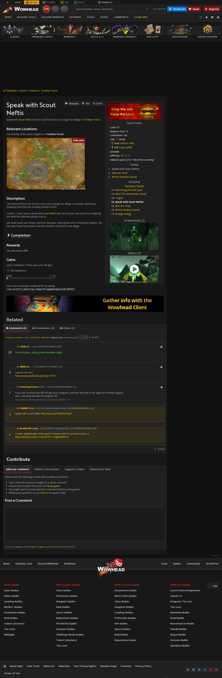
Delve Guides (11, 595)
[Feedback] (212, 17)
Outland (34, 90)
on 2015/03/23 (57, 386)
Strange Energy (123, 213)
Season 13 (176, 595)
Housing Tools (23, 563)
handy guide (53, 485)
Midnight (9, 634)
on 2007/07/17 (43, 366)
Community (121, 17)
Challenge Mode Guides (70, 634)
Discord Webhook (53, 17)
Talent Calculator (14, 623)
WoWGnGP (26, 428)
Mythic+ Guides (13, 606)
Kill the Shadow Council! (124, 176)
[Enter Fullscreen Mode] (200, 17)
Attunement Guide (126, 590)
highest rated (57, 337)
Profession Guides (14, 612)
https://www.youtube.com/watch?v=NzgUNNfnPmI (42, 436)
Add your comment (14, 337)
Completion (20, 235)
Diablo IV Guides (180, 584)
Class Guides (11, 590)
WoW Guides (11, 584)
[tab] (16, 328)
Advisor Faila (127, 143)
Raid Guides (11, 618)
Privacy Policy (143, 666)
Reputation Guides (67, 618)
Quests (23, 90)
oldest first (45, 337)
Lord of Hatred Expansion (185, 590)
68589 (23, 366)
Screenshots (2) (134, 220)
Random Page (108, 666)
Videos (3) (134, 253)
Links (99, 103)
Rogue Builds (177, 634)
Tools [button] (90, 17)
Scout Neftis (125, 147)
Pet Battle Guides (66, 623)
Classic (51, 2)
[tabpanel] (85, 393)
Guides (104, 17)
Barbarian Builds (179, 612)
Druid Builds (177, 618)
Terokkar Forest (49, 90)
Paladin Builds (178, 629)
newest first (35, 337)
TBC (67, 2)
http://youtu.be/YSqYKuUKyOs (56, 413)
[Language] (217, 17)
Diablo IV (107, 2)
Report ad (215, 555)
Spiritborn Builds (179, 645)
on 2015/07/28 (77, 428)
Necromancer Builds (182, 623)
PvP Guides (121, 623)
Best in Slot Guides (126, 595)
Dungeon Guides (65, 601)
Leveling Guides (13, 601)
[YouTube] (210, 669)
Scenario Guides (65, 629)
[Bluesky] (199, 669)
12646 (23, 346)
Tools (164, 563)
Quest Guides (64, 612)
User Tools (33, 666)
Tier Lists (9, 629)
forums (44, 492)
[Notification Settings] (206, 17)
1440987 (24, 408)
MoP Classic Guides (68, 584)
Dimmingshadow (29, 386)
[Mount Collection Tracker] (85, 304)
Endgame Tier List (181, 601)
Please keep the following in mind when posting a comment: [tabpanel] (42, 511)
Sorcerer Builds (179, 640)
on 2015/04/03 (75, 408)
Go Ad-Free (141, 17)
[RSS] (216, 669)
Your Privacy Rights (85, 666)
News (8, 17)
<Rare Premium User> (55, 408)
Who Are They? (120, 172)
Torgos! (119, 197)
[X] (193, 669)
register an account (46, 546)
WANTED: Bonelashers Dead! (130, 193)
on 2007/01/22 (42, 346)
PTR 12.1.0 (55, 9)
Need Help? (16, 666)
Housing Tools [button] (26, 17)
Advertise (64, 666)
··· (90, 2)
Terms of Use (12, 673)
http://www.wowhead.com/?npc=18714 (35, 375)
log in (33, 546)
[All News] (7, 2)
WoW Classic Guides (127, 584)
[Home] (22, 9)
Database (75, 17)
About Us (49, 666)
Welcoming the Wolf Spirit (128, 190)
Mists (81, 2)
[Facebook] (204, 669)
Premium (126, 666)
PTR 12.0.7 (64, 9)
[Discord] (187, 669)
